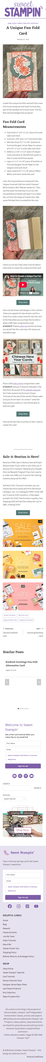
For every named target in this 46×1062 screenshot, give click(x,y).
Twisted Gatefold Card (10, 633)
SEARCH (6, 783)
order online (18, 383)
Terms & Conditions (35, 1056)
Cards (19, 23)
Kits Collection (9, 992)
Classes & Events (10, 932)
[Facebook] (10, 906)
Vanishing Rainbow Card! (35, 633)
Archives (6, 795)
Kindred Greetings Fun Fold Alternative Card (21, 664)
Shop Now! (23, 512)
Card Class (12, 23)
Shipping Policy (9, 952)
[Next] (39, 682)
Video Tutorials (9, 940)
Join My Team (9, 936)
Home (5, 920)
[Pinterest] (27, 906)
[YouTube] (36, 906)
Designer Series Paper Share (15, 984)
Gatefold (34, 23)
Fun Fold (26, 23)
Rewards (6, 928)
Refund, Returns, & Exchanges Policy (18, 956)
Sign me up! (23, 766)
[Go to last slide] (7, 682)
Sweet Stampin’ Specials (13, 972)
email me (23, 326)
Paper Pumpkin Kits (11, 996)
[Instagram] (19, 906)
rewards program (32, 390)
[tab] (18, 708)
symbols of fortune (26, 620)
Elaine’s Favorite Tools (12, 980)
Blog (5, 924)
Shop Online (8, 968)
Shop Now (23, 302)
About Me (7, 944)
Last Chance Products (12, 988)
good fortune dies (10, 620)
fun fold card (23, 615)
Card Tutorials (9, 976)
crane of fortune (10, 615)
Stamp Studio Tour (11, 948)
